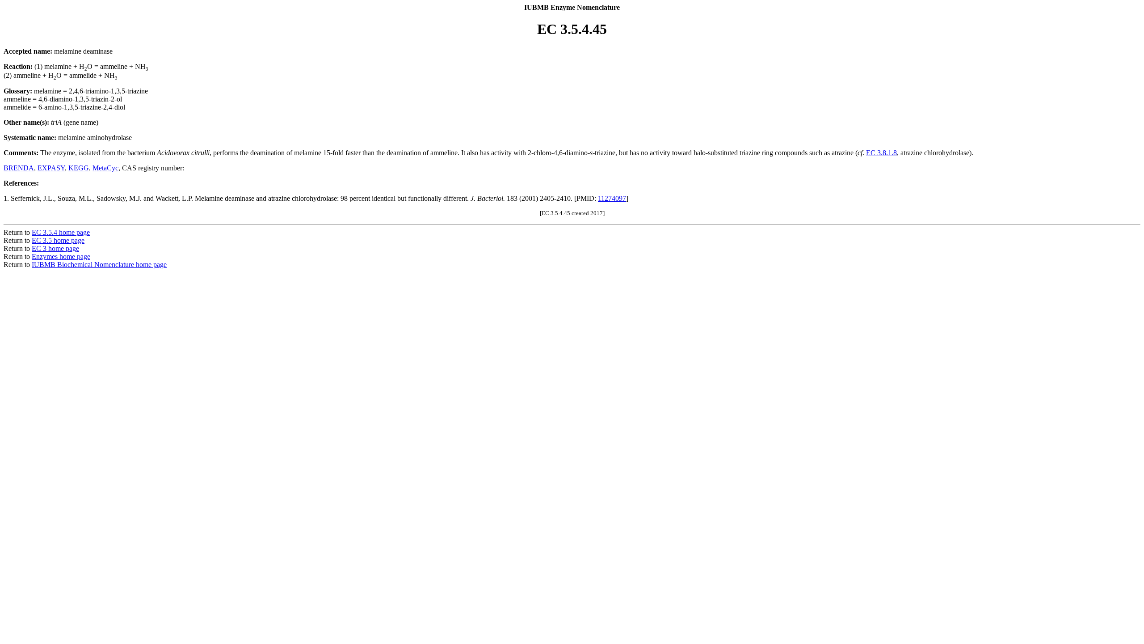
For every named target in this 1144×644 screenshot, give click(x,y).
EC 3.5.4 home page (61, 232)
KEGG (78, 168)
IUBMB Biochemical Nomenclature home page (99, 264)
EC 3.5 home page (58, 240)
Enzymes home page (61, 256)
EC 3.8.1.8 (881, 153)
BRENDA (19, 168)
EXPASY (51, 168)
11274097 (612, 198)
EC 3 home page (55, 248)
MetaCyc (105, 168)
